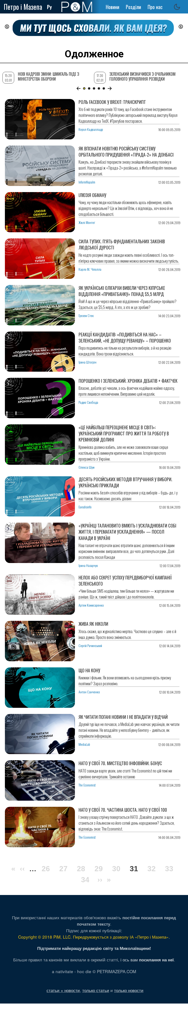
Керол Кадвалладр (91, 129)
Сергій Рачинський (90, 645)
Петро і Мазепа (23, 7)
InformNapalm (87, 181)
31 (134, 869)
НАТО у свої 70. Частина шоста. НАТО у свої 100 (123, 810)
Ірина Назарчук (88, 565)
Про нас (155, 7)
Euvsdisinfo (85, 506)
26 (46, 869)
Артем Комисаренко (91, 605)
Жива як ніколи (93, 624)
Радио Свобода (88, 402)
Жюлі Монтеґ (87, 222)
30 (116, 869)
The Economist (87, 784)
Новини (112, 7)
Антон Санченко (89, 691)
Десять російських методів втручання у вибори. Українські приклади (125, 482)
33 (169, 869)
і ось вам (147, 959)
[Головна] (76, 7)
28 (81, 869)
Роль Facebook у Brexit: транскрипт (112, 102)
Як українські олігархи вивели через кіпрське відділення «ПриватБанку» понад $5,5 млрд (122, 291)
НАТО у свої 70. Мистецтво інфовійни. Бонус (120, 763)
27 (63, 869)
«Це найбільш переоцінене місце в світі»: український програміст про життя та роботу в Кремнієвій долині (124, 433)
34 (85, 880)
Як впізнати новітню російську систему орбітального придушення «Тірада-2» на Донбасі (126, 151)
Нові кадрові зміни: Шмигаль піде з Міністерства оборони (48, 76)
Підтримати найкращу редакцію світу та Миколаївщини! (94, 948)
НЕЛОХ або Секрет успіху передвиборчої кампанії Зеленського (125, 580)
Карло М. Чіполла (90, 269)
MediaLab (84, 744)
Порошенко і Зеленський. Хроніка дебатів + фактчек (128, 381)
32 (151, 869)
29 (98, 869)
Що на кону (89, 670)
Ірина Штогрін (87, 362)
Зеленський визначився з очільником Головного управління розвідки (142, 76)
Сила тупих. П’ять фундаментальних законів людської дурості (122, 244)
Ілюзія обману (92, 195)
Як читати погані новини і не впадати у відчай (123, 717)
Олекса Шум (86, 467)
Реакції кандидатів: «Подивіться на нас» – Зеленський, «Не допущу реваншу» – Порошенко (125, 337)
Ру (49, 7)
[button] (78, 88)
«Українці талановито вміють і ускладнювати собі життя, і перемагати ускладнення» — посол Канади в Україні (127, 531)
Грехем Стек (86, 315)
